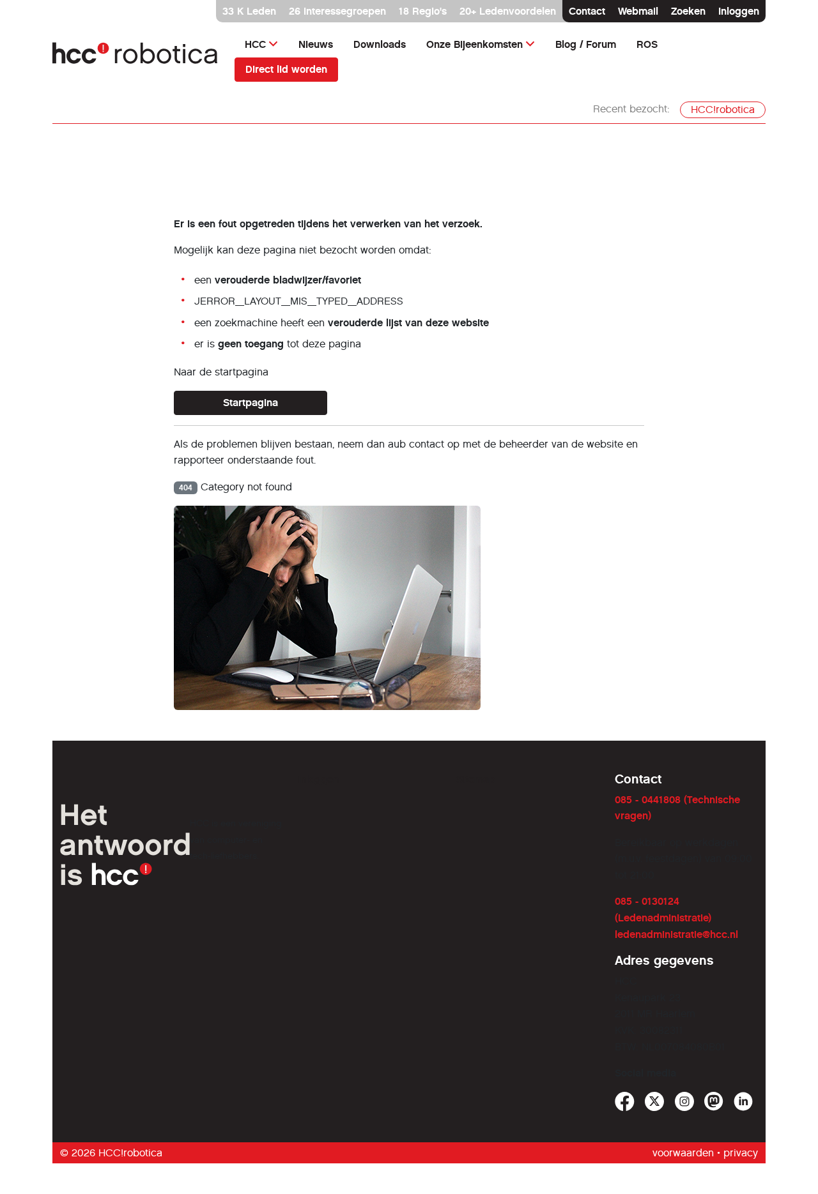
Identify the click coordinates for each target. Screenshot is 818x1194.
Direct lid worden (286, 69)
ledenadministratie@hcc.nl (676, 934)
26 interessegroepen (337, 11)
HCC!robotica (723, 109)
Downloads (379, 44)
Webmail (638, 11)
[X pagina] (655, 1102)
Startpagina (250, 403)
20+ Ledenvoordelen (507, 11)
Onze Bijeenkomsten (474, 44)
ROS (647, 44)
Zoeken (688, 11)
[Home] (135, 56)
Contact (587, 11)
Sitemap (475, 779)
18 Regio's (423, 11)
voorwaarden (683, 1153)
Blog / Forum (585, 44)
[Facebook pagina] (625, 1102)
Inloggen (738, 11)
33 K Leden (249, 11)
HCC (255, 44)
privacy (740, 1153)
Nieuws (315, 44)
